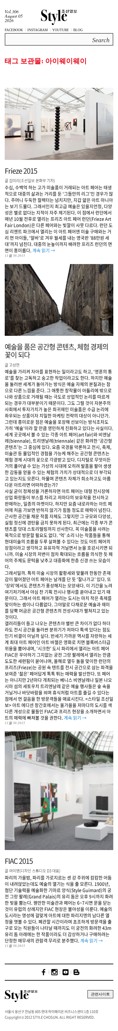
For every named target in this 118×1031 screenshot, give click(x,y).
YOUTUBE (60, 30)
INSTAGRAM (37, 30)
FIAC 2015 (19, 860)
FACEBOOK (14, 30)
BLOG (78, 30)
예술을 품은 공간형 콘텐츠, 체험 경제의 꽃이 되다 (56, 350)
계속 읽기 (43, 250)
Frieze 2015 (21, 170)
